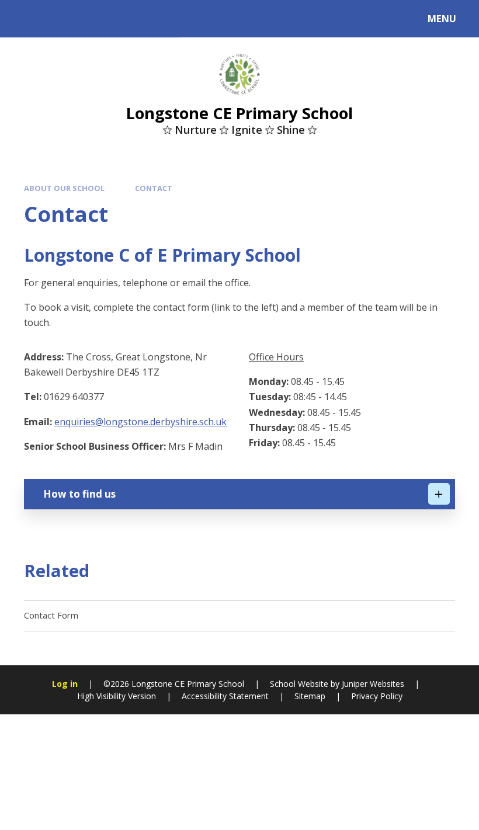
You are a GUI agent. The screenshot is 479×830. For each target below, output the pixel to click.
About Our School (64, 188)
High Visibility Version (116, 695)
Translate (106, 21)
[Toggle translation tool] (57, 18)
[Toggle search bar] (25, 18)
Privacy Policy (376, 695)
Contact (153, 188)
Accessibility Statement (225, 695)
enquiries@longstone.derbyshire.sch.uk (140, 421)
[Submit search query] (158, 17)
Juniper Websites (373, 683)
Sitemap (309, 695)
